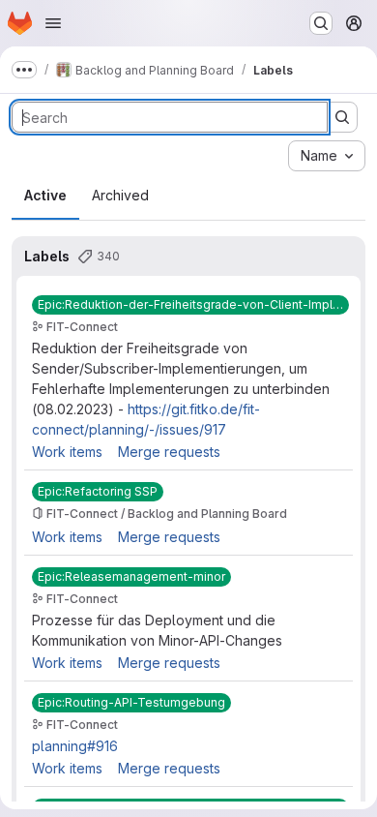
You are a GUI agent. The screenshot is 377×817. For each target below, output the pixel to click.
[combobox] (326, 155)
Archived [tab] (120, 195)
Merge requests (169, 451)
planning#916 (75, 746)
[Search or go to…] (321, 23)
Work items (67, 451)
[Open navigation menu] (53, 23)
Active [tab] (45, 195)
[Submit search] (342, 117)
